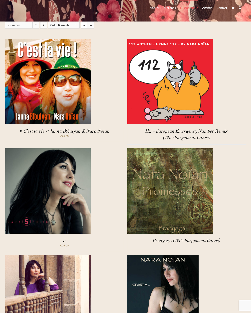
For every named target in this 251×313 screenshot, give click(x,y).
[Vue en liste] (90, 25)
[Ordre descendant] (43, 25)
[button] (240, 7)
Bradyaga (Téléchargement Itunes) (186, 240)
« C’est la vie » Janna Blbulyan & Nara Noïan (64, 131)
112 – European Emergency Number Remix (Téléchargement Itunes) (186, 134)
